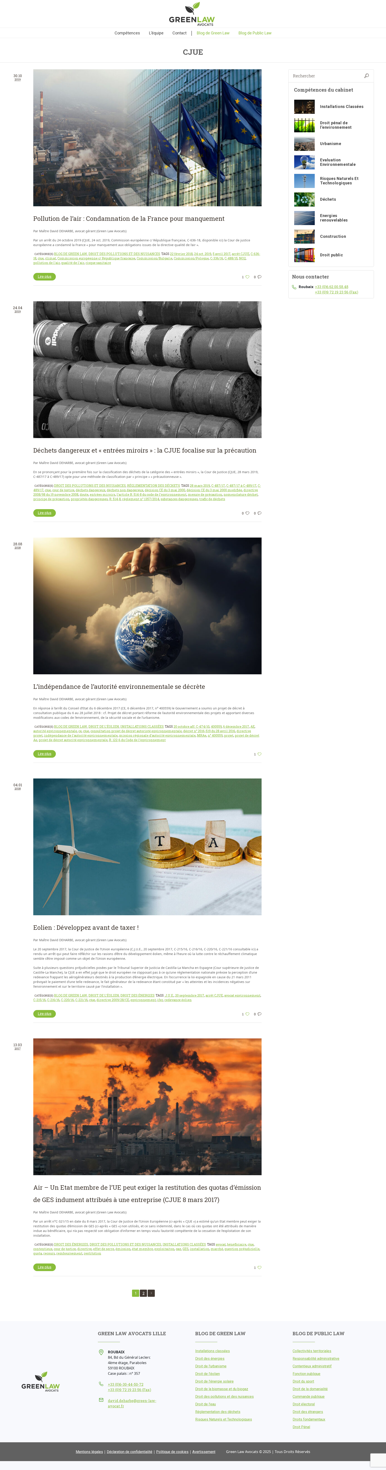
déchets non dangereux (125, 490)
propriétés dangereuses (89, 499)
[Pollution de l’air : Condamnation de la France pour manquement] (147, 137)
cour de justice (63, 490)
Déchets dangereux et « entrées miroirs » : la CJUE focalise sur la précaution (144, 450)
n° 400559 (215, 735)
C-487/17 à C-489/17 (241, 485)
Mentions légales (89, 1452)
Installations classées (142, 726)
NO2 (242, 258)
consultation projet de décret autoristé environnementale (136, 731)
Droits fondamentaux (309, 1419)
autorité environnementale (55, 731)
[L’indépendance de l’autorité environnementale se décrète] (147, 606)
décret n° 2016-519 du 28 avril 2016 (209, 731)
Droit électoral (304, 1404)
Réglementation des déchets (153, 485)
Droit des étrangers (308, 1412)
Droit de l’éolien (207, 1374)
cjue (41, 258)
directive (84, 1249)
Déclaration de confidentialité (129, 1452)
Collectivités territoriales (312, 1351)
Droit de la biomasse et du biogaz (221, 1389)
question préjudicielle (242, 1249)
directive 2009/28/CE (112, 1000)
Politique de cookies (172, 1452)
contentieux (42, 1249)
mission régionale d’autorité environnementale (157, 735)
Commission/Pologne (191, 258)
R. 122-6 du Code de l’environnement (137, 740)
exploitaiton (164, 1249)
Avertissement (203, 1452)
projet (228, 735)
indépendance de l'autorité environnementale (81, 735)
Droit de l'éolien (103, 726)
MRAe (201, 735)
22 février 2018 (181, 254)
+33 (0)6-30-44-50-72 (125, 1384)
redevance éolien (178, 1000)
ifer (160, 1000)
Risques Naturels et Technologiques (223, 1419)
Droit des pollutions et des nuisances (124, 254)
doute (84, 494)
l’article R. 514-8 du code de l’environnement (152, 494)
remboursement (69, 1253)
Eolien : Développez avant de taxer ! (86, 927)
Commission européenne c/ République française (96, 258)
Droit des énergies (137, 995)
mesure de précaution (205, 494)
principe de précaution (51, 499)
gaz (178, 1249)
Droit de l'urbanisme (211, 1366)
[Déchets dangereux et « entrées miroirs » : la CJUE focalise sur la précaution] (147, 369)
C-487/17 (218, 485)
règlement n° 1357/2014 (140, 499)
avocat (221, 1244)
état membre (142, 1249)
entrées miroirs (102, 494)
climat (50, 258)
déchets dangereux (90, 490)
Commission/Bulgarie (154, 258)
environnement (143, 1000)
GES (186, 1249)
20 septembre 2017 (189, 995)
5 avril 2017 (222, 254)
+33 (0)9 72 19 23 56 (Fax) (336, 292)
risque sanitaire (98, 263)
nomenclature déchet (241, 494)
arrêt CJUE (240, 254)
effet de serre (103, 1249)
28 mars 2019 (200, 485)
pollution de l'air (46, 263)
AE (252, 726)
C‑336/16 (216, 258)
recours (49, 1253)
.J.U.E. (169, 995)
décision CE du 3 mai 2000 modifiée (214, 490)
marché (217, 1249)
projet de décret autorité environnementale (73, 740)
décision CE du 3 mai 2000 (165, 490)
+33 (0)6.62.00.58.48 (331, 286)
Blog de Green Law (70, 254)
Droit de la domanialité (310, 1389)
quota (37, 1253)
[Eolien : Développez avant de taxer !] (147, 846)
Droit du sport (303, 1381)
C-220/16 (67, 1000)
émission (123, 1249)
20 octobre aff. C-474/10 (192, 726)
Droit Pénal (301, 1427)
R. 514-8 (115, 499)
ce (80, 731)
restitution (92, 1253)
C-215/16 (39, 1000)
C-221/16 (81, 1000)
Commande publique (309, 1396)
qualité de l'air (72, 263)
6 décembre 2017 (236, 726)
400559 (216, 726)
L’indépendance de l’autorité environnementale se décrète (119, 686)
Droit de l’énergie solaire (214, 1381)
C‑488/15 (231, 258)
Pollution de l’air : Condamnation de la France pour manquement (128, 218)
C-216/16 (53, 1000)
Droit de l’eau (205, 1404)
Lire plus (44, 276)
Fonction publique (306, 1374)
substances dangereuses (179, 499)
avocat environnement (242, 995)
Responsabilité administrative (316, 1358)
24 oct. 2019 (202, 254)
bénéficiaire (236, 1244)
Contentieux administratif (312, 1366)
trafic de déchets (212, 499)
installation (199, 1249)
